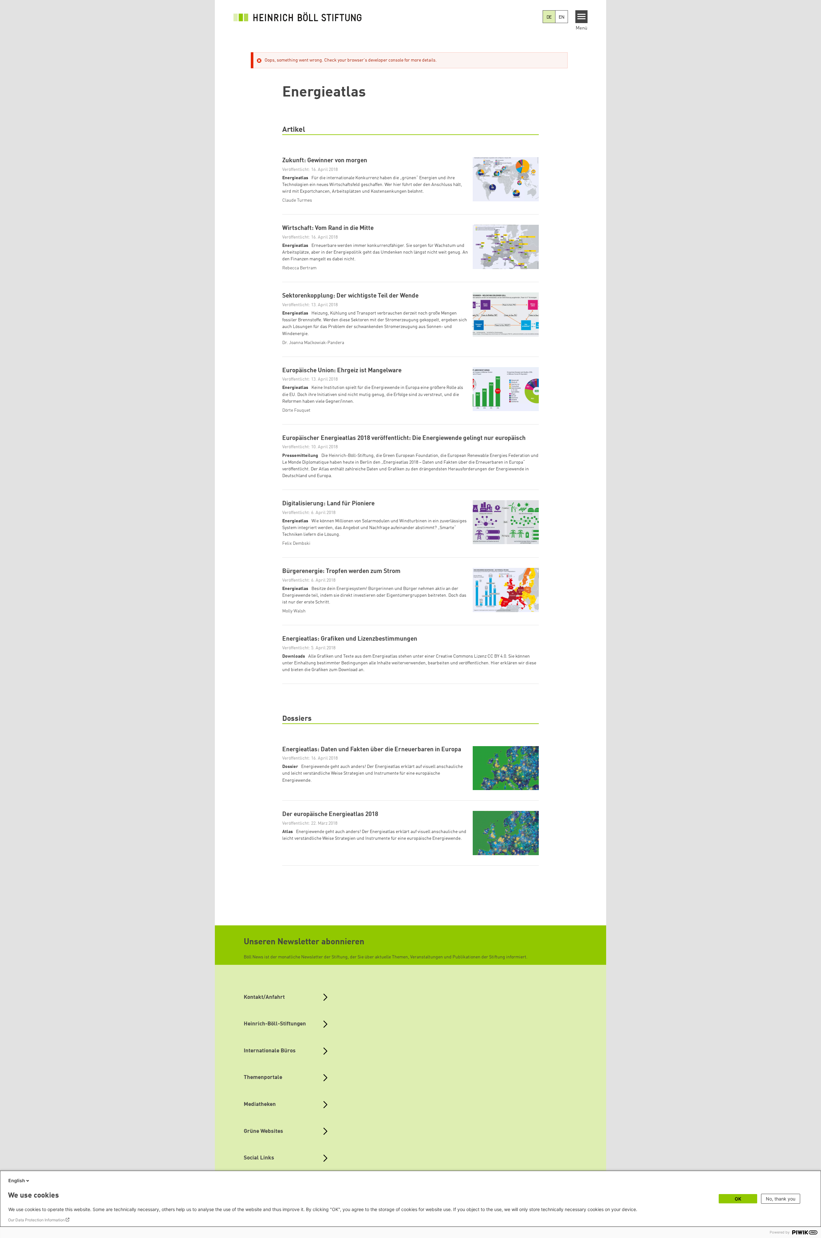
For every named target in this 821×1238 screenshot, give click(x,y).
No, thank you (780, 1198)
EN (561, 17)
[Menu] (581, 16)
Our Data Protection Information (36, 1219)
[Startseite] (297, 16)
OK (738, 1198)
